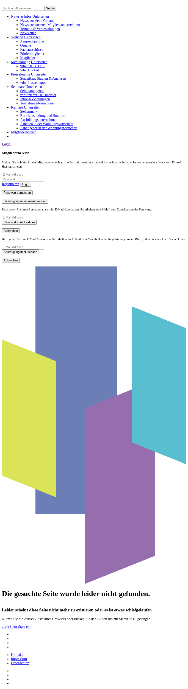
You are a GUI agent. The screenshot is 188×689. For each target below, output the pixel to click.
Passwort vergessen (17, 192)
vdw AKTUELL (32, 66)
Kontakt (17, 655)
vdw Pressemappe (33, 82)
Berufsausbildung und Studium (42, 116)
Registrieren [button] (10, 184)
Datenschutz (20, 663)
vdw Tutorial (29, 70)
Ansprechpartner (32, 41)
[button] (40, 16)
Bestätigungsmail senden (20, 252)
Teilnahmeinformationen (37, 103)
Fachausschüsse (31, 49)
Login (6, 144)
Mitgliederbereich (23, 132)
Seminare (18, 87)
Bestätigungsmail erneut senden (25, 201)
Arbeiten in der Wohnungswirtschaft (46, 124)
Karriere (17, 107)
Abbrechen (11, 230)
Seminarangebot (32, 91)
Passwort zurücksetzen (19, 222)
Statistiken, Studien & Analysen (43, 78)
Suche (50, 8)
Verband (17, 37)
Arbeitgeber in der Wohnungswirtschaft (48, 128)
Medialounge (20, 62)
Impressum (19, 659)
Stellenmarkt (29, 111)
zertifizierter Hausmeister (38, 95)
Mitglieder (27, 58)
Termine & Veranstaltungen (40, 29)
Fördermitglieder (32, 54)
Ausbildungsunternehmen (38, 120)
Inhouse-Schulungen (35, 99)
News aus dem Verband (37, 20)
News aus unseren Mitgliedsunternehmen (50, 25)
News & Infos (21, 16)
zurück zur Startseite (16, 627)
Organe (25, 45)
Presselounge (20, 74)
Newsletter (28, 33)
